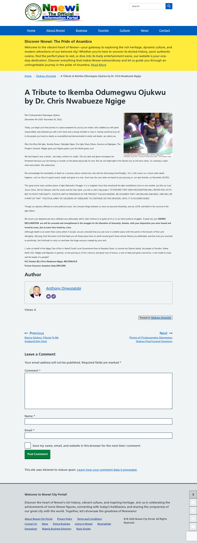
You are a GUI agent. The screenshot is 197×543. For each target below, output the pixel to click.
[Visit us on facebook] (193, 502)
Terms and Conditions (89, 518)
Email (30, 430)
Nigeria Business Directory (56, 528)
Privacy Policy (64, 518)
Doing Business (61, 523)
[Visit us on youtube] (193, 526)
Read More (98, 65)
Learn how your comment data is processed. (107, 470)
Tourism (103, 30)
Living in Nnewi (83, 523)
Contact (164, 30)
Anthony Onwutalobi (63, 288)
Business (81, 30)
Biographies (104, 523)
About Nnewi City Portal (38, 518)
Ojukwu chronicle (46, 76)
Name (30, 416)
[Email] (48, 296)
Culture (125, 30)
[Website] (53, 296)
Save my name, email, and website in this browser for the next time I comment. (87, 445)
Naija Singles (83, 528)
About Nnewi (55, 30)
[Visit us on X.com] (193, 510)
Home (31, 30)
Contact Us (31, 523)
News (144, 30)
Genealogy (31, 528)
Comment (33, 370)
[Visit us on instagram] (193, 518)
